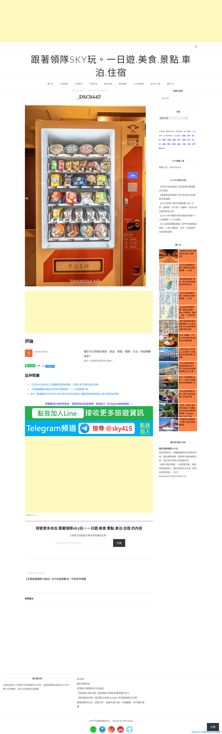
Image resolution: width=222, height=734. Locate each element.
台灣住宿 (93, 84)
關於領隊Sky (83, 683)
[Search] (194, 97)
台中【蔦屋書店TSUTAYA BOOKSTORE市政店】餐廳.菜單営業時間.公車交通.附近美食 (74, 393)
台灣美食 (79, 84)
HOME (80, 679)
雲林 (169, 144)
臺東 (179, 144)
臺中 (189, 136)
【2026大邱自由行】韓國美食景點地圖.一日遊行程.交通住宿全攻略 (64, 384)
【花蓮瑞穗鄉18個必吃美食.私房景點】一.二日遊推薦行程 (59, 389)
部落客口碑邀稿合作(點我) (90, 688)
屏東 (174, 144)
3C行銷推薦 (138, 84)
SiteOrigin (128, 721)
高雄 (164, 140)
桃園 (174, 140)
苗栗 (184, 140)
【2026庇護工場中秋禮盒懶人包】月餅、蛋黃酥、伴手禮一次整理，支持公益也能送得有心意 (178, 207)
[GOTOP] (129, 729)
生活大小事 (155, 84)
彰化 (189, 140)
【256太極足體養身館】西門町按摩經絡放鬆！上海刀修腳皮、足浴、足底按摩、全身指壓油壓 (178, 228)
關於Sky (171, 84)
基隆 (184, 136)
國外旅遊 (108, 84)
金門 (194, 144)
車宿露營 (123, 84)
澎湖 (189, 144)
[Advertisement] (111, 21)
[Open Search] (196, 46)
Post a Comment (97, 90)
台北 (179, 136)
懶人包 (50, 84)
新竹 (179, 140)
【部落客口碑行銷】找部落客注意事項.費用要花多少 (103, 693)
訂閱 (119, 543)
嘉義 (164, 144)
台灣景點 (64, 84)
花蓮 (184, 144)
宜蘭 (169, 140)
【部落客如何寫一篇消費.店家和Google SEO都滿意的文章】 (107, 697)
